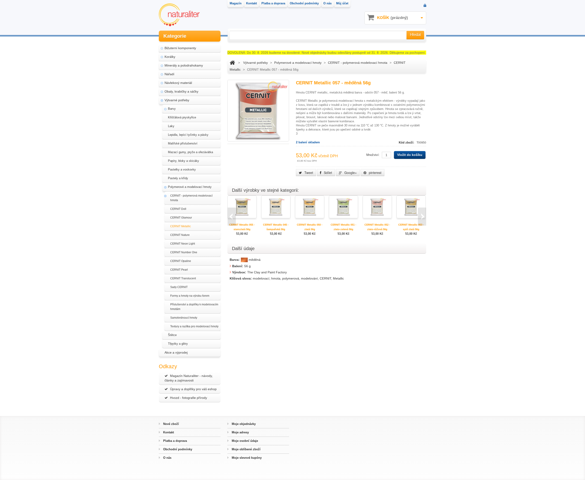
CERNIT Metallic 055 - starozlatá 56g (242, 227)
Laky (171, 126)
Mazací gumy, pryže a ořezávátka (190, 152)
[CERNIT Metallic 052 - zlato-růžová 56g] (377, 206)
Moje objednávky (243, 424)
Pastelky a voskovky (182, 169)
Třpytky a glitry (178, 343)
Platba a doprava (174, 441)
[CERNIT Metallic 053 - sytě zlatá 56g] (411, 206)
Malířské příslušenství (182, 143)
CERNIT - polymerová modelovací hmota (191, 198)
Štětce (172, 335)
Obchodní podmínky (177, 449)
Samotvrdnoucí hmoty (183, 317)
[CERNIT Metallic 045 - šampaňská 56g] (276, 206)
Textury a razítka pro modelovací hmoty (194, 326)
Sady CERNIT (179, 287)
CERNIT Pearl (179, 269)
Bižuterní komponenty (180, 48)
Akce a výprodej (176, 352)
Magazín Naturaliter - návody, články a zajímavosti (189, 378)
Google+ (350, 172)
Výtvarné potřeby (177, 100)
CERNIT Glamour (181, 217)
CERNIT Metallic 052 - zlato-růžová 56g (377, 227)
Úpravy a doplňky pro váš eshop (193, 389)
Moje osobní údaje (244, 441)
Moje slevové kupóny (246, 457)
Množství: (373, 155)
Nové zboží (170, 424)
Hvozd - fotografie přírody (188, 398)
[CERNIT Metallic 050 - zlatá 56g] (309, 206)
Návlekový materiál (178, 83)
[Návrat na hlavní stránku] (232, 62)
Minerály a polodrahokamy (184, 65)
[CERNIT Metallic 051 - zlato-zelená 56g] (343, 206)
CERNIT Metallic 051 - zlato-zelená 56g (343, 227)
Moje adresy (240, 432)
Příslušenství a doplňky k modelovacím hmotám (194, 307)
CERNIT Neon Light (182, 243)
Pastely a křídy (178, 178)
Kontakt (168, 432)
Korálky (170, 57)
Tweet (308, 172)
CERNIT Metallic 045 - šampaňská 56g (276, 227)
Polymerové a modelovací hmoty (190, 187)
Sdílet (327, 172)
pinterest (374, 172)
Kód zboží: (407, 142)
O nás (166, 457)
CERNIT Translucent (183, 278)
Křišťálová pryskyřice (182, 117)
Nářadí (169, 74)
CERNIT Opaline (180, 261)
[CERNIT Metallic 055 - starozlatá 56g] (242, 206)
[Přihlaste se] (425, 6)
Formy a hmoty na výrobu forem (189, 295)
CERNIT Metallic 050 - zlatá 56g (309, 227)
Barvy (172, 108)
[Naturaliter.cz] (179, 14)
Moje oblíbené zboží (246, 449)
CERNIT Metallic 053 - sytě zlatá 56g (411, 227)
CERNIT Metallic (180, 226)
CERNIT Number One (183, 252)
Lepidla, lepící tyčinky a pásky (188, 134)
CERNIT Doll (178, 209)
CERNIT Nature (180, 235)
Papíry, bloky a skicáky (183, 161)
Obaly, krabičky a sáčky (181, 91)
